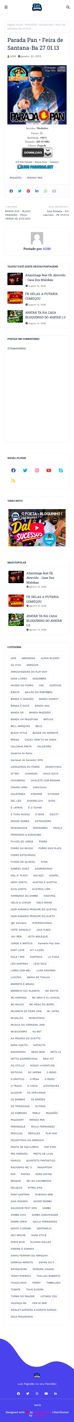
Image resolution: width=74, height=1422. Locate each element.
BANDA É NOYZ (20, 705)
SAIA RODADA (19, 1201)
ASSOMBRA (39, 678)
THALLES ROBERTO (48, 1276)
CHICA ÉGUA (50, 773)
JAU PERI (16, 936)
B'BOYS (15, 692)
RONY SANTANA (20, 1194)
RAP (13, 1174)
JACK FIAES (43, 929)
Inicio (37, 1405)
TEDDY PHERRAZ (21, 1276)
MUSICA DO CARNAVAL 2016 (28, 1024)
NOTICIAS (16, 1072)
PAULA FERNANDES (43, 1126)
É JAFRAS (17, 807)
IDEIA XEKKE (44, 902)
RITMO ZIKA (35, 1187)
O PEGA (34, 1079)
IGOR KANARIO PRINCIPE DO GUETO (33, 916)
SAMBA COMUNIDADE (45, 1214)
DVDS (51, 800)
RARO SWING (44, 1174)
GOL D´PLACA (19, 875)
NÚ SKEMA (34, 1072)
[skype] (61, 470)
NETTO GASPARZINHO (24, 1058)
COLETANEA (18, 794)
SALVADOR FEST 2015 (24, 1208)
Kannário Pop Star (49, 943)
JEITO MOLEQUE (38, 936)
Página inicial (15, 24)
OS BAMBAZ (18, 1099)
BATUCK (48, 719)
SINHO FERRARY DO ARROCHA (29, 1255)
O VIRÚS (32, 1085)
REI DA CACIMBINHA (39, 1180)
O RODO (49, 1079)
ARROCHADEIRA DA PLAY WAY (29, 671)
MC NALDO (17, 1004)
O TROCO (16, 1085)
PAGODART (17, 1119)
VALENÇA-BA (19, 1303)
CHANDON (31, 773)
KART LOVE (17, 950)
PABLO (36, 1113)
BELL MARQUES (20, 726)
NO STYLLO (17, 1065)
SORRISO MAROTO (22, 1262)
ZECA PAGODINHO (22, 1316)
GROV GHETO (19, 882)
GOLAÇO (38, 875)
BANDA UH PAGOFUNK (24, 719)
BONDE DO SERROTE (45, 732)
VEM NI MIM (39, 1303)
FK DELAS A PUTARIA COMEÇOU (41, 296)
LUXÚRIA (16, 977)
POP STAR (50, 1147)
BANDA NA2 (42, 705)
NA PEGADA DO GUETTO (25, 1038)
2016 (13, 658)
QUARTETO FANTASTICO (40, 1160)
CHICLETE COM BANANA (45, 780)
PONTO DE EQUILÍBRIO (25, 1147)
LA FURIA (53, 956)
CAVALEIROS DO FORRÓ (25, 766)
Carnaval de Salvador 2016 (27, 760)
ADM (13, 56)
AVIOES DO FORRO (22, 685)
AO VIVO (16, 665)
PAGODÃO (31, 24)
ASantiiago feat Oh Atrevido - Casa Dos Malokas (45, 277)
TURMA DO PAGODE (23, 1296)
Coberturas (39, 787)
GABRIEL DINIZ (20, 868)
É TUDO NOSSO (20, 814)
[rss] (13, 481)
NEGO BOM (38, 1052)
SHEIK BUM (18, 1242)
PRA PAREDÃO (19, 1153)
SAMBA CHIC (18, 1214)
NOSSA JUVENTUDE (42, 1065)
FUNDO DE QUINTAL (23, 861)
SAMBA (46, 1208)
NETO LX (55, 1052)
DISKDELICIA (35, 800)
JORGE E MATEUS (21, 943)
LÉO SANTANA (19, 963)
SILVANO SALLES (40, 1242)
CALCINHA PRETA (21, 746)
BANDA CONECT (49, 699)
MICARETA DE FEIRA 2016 (26, 1011)
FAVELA (57, 828)
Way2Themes (42, 1412)
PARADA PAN (34, 177)
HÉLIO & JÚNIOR (21, 902)
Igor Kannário (19, 923)
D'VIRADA (53, 794)
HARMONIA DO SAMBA (24, 895)
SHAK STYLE (38, 1235)
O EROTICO (17, 1079)
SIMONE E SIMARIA (22, 1248)
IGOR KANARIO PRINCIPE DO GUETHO (34, 909)
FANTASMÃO (40, 828)
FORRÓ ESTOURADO (23, 855)
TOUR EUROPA (35, 1289)
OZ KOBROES (19, 1113)
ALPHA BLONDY (50, 658)
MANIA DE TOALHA (38, 977)
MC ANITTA (51, 990)
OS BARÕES (38, 1099)
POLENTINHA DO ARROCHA (27, 1140)
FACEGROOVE (19, 828)
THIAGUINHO (19, 1282)
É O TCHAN (35, 807)
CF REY (15, 773)
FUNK (44, 861)
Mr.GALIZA (17, 1018)
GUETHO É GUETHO (45, 882)
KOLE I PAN (17, 956)
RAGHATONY (44, 1167)
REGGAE (16, 1180)
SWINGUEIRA (19, 1269)
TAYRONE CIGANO (43, 1269)
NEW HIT (48, 1058)
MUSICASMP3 (19, 1031)
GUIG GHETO (19, 889)
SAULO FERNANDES (45, 1221)
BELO (39, 726)
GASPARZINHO (43, 868)
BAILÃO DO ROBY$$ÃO (38, 692)
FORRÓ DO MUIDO (22, 848)
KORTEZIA (36, 956)
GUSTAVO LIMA (41, 889)
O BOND (52, 1072)
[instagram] (37, 470)
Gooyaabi (39, 1415)
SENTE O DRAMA (21, 1228)
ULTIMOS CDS (48, 1296)
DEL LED (16, 800)
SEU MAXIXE (18, 1235)
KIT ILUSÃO (37, 950)
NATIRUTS (39, 1045)
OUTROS (40, 1106)
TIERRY (36, 1282)
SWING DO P (46, 1262)
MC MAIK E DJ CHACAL (46, 997)
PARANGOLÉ (18, 1126)
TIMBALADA (53, 1282)
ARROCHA (32, 665)
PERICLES (17, 1133)
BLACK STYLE (19, 732)
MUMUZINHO (37, 1018)
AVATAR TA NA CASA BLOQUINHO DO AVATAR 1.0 (45, 314)
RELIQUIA (16, 1187)
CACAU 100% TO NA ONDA (40, 739)
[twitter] (25, 470)
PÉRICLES (34, 1133)
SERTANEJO (44, 1228)
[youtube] (49, 470)
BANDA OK (17, 712)
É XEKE (39, 814)
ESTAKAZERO (43, 821)
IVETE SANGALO (21, 929)
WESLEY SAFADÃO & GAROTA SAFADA (34, 1309)
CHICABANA (18, 780)
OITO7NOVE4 (51, 1085)
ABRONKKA (28, 658)
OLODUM (16, 1092)
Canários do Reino (21, 753)
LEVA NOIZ (40, 963)
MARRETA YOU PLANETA (25, 990)
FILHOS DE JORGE (22, 841)
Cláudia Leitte (19, 787)
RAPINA (25, 1174)
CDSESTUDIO (53, 766)
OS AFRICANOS (36, 1092)
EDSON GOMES (20, 821)
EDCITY (54, 814)
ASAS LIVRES (19, 678)
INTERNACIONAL (42, 923)
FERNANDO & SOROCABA (26, 834)
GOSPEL (54, 875)
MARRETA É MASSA (22, 984)
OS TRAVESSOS (20, 1106)
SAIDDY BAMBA (42, 1201)
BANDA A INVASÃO (22, 699)
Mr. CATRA (53, 1011)
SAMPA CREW (19, 1221)
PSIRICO (16, 1160)
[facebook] (13, 470)
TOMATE (16, 1289)
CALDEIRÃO (44, 746)
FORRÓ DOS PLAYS (49, 848)
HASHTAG (49, 895)
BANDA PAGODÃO (40, 712)
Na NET (37, 1031)
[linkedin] (55, 1394)
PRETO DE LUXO (43, 1153)
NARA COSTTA (19, 1045)
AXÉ (41, 685)
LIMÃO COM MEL (21, 970)
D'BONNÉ (36, 794)
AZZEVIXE (55, 685)
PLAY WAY (51, 1133)
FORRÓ (43, 841)
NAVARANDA (18, 1052)
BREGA (15, 739)
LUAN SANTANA (46, 970)
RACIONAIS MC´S (21, 1167)
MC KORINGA (19, 997)
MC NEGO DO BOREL (42, 1004)
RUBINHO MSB (44, 1194)
